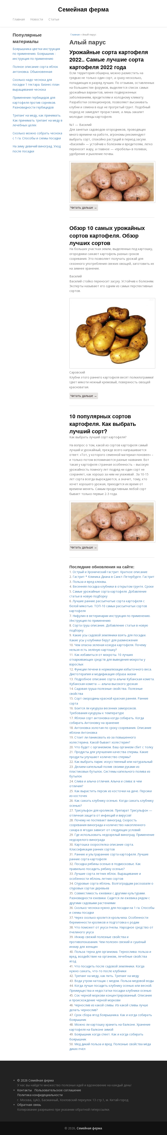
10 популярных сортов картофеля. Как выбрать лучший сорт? (102, 423)
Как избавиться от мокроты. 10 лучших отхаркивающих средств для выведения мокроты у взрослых (107, 660)
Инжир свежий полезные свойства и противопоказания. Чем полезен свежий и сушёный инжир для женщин (107, 942)
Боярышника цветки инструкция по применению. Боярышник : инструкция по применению (36, 54)
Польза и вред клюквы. (90, 582)
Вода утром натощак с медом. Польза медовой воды (114, 981)
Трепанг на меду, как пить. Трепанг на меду (106, 976)
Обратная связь (29, 1105)
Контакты (24, 1090)
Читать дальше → (83, 207)
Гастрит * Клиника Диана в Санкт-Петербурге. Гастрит (113, 577)
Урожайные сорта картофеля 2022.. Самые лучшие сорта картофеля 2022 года (108, 59)
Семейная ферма (83, 9)
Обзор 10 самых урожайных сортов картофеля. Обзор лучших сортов (107, 235)
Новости (36, 19)
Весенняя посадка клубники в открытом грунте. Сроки (113, 586)
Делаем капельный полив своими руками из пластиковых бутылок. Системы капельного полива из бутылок (109, 771)
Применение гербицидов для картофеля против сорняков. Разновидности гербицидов (34, 102)
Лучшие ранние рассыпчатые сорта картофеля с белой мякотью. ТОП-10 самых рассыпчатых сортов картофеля (108, 606)
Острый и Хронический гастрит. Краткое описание (110, 572)
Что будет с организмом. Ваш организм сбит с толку (113, 747)
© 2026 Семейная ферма (35, 1080)
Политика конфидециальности (40, 1095)
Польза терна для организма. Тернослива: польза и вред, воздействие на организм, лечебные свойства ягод (110, 956)
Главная (19, 19)
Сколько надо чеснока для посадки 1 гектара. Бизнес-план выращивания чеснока (36, 85)
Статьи (53, 19)
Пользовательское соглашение (57, 1090)
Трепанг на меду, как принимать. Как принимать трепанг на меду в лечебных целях (37, 120)
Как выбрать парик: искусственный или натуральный (113, 762)
